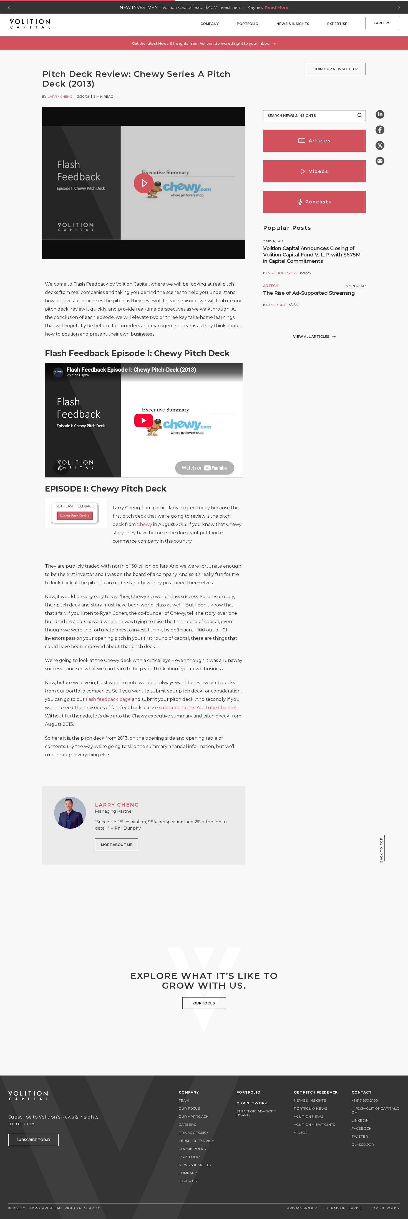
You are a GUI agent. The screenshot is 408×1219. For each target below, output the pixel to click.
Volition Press (282, 273)
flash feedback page (108, 699)
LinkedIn (360, 1120)
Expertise (337, 24)
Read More (276, 7)
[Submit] (359, 116)
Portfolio (247, 24)
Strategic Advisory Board (256, 1113)
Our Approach (194, 1116)
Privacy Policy (194, 1132)
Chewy (144, 524)
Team (184, 1100)
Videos (301, 1132)
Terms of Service (196, 1141)
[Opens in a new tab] (380, 114)
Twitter (360, 1136)
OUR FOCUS (204, 1003)
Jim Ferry (277, 305)
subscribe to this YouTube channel (197, 707)
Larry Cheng (60, 96)
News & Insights (292, 24)
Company (209, 24)
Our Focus (189, 1108)
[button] (204, 43)
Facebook (362, 1128)
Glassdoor (363, 1144)
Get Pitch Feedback (316, 1092)
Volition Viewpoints (314, 1124)
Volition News (308, 1116)
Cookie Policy (193, 1149)
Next (399, 7)
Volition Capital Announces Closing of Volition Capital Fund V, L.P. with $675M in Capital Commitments (312, 254)
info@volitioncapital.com (375, 1110)
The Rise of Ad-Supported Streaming (309, 293)
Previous (9, 7)
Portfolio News (310, 1108)
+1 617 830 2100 (365, 1100)
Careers (382, 23)
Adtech (270, 286)
